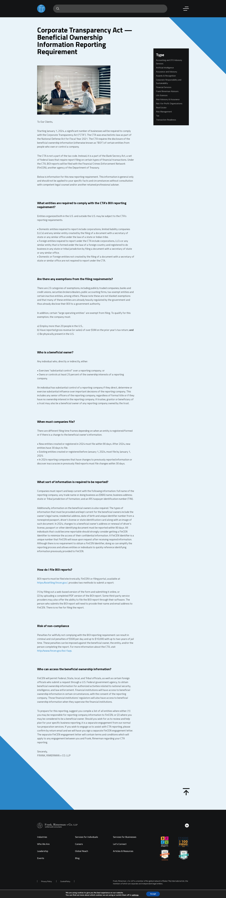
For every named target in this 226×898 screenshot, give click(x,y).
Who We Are (43, 844)
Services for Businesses (124, 837)
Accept (153, 894)
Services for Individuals (86, 837)
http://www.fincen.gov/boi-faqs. (54, 651)
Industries (42, 837)
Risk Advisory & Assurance (168, 99)
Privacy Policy (46, 881)
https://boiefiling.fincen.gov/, (52, 583)
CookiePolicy (65, 881)
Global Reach (81, 851)
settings (135, 895)
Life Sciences (162, 95)
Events (40, 858)
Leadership (42, 851)
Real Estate (161, 107)
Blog (77, 858)
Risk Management (164, 111)
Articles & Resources (123, 851)
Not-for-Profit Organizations (169, 103)
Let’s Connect (119, 844)
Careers (79, 844)
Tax (157, 115)
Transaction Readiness (166, 119)
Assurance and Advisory (166, 71)
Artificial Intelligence (165, 67)
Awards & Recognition (166, 75)
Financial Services (163, 87)
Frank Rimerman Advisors (167, 91)
